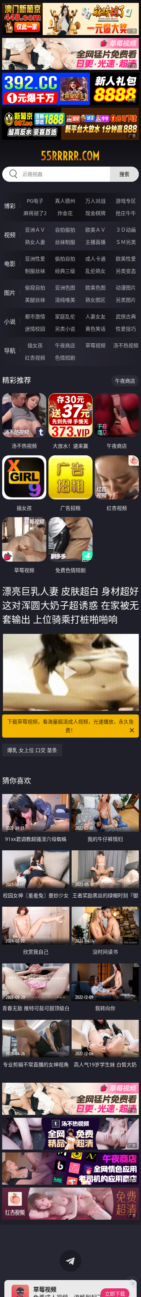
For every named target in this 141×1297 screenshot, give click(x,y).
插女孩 (35, 345)
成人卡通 (95, 258)
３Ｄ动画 (126, 229)
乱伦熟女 (95, 270)
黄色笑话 (95, 328)
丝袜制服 (65, 242)
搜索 (124, 174)
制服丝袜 (35, 270)
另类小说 (65, 328)
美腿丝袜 (35, 299)
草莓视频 (95, 345)
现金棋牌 (95, 213)
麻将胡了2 (35, 213)
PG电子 (35, 200)
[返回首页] (131, 1282)
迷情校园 (35, 328)
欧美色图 (95, 287)
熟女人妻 (35, 242)
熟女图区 (95, 299)
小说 (10, 322)
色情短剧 (65, 357)
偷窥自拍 (35, 287)
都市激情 (35, 316)
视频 (10, 235)
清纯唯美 (65, 299)
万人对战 (95, 200)
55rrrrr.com (70, 156)
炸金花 (65, 213)
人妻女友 (95, 316)
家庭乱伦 (65, 316)
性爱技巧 (126, 328)
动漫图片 (126, 287)
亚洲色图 (65, 287)
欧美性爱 (126, 258)
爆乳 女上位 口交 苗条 (32, 750)
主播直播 (95, 242)
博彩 (10, 206)
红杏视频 (35, 357)
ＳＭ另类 (126, 242)
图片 (10, 293)
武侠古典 (126, 316)
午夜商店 (65, 345)
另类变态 (126, 270)
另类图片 (126, 299)
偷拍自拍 (65, 258)
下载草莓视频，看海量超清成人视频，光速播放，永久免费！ (70, 726)
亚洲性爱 (35, 258)
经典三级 (65, 270)
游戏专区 (126, 200)
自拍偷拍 (65, 229)
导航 (10, 351)
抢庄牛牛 (126, 213)
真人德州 (65, 200)
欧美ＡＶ (95, 229)
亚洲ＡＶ (35, 229)
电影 (10, 264)
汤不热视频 (125, 345)
